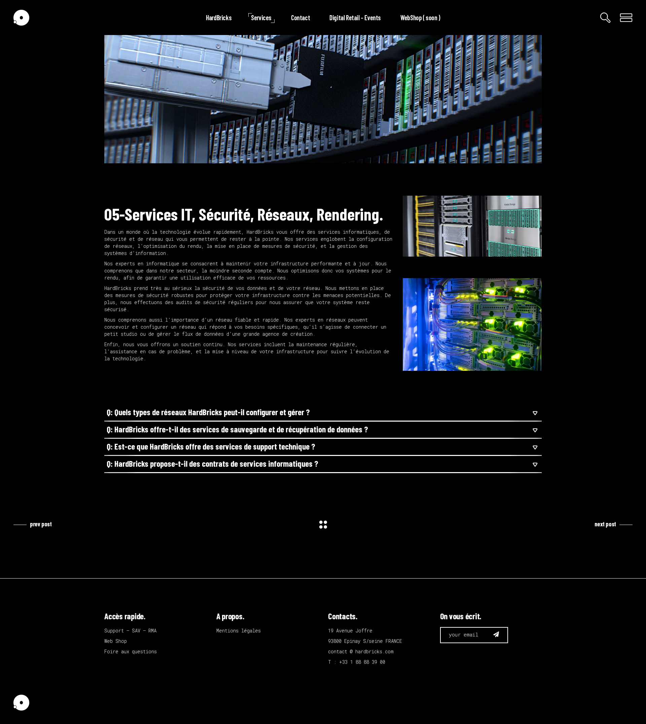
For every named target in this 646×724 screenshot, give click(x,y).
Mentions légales (238, 630)
